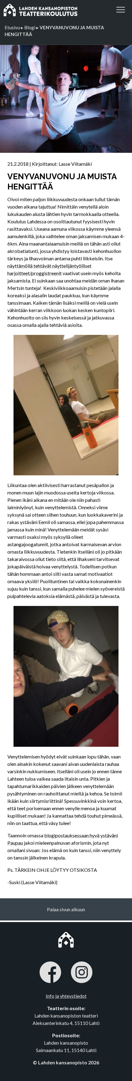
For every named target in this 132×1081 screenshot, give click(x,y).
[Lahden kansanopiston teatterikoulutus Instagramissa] (81, 973)
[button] (120, 9)
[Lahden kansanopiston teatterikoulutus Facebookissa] (50, 973)
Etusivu (12, 27)
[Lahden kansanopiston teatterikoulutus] (46, 9)
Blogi (29, 27)
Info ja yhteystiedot (66, 996)
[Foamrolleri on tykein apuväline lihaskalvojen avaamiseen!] (66, 676)
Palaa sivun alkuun (66, 909)
